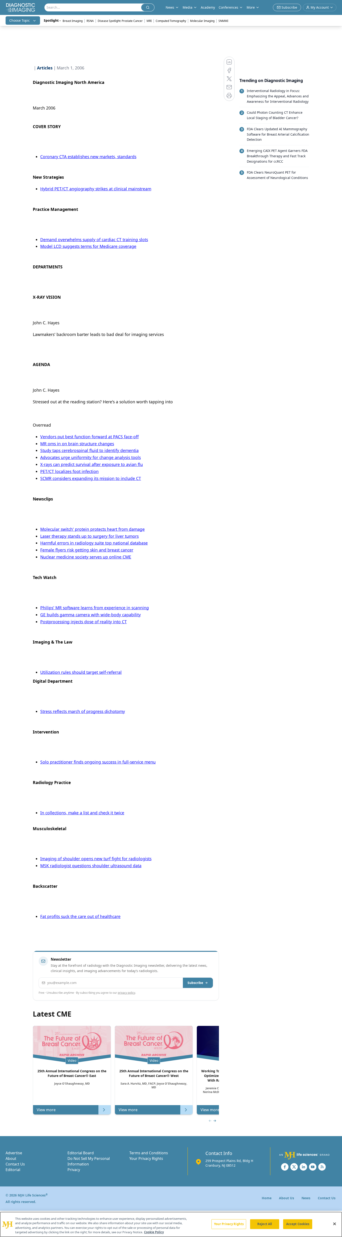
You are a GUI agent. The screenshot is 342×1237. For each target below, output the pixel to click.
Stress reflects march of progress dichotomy (82, 711)
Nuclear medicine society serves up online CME (85, 557)
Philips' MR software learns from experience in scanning (94, 607)
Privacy (73, 1169)
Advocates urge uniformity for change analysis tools (90, 457)
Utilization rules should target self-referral (81, 672)
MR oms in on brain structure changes (77, 443)
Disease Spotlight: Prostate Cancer (120, 21)
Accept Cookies (297, 1224)
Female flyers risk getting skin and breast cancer (86, 550)
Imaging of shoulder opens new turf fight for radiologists (95, 858)
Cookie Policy (154, 1232)
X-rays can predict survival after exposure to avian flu (91, 464)
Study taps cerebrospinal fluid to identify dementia (89, 450)
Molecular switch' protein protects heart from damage (92, 529)
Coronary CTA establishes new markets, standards (88, 156)
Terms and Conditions (148, 1152)
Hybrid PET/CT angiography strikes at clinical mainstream (95, 189)
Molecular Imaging (202, 21)
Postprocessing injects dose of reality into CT (83, 621)
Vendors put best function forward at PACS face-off (89, 436)
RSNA (90, 21)
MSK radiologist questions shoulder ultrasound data (90, 865)
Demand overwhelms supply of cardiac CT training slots (94, 239)
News (306, 1198)
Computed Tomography (171, 21)
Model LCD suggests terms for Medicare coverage (88, 246)
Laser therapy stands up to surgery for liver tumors (89, 536)
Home (267, 1198)
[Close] (334, 1224)
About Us (286, 1198)
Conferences (228, 7)
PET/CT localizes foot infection (69, 471)
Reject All (264, 1224)
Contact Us (15, 1164)
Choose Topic (19, 20)
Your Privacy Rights (146, 1158)
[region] (171, 1224)
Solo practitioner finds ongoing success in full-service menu (98, 762)
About (11, 1158)
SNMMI (223, 21)
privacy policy (126, 993)
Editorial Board (80, 1152)
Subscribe (195, 982)
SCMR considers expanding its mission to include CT (90, 478)
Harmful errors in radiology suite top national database (94, 543)
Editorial (13, 1169)
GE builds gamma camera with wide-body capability (90, 614)
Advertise (14, 1152)
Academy (208, 7)
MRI (149, 21)
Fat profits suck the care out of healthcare (80, 916)
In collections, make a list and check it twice (82, 813)
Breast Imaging (73, 21)
